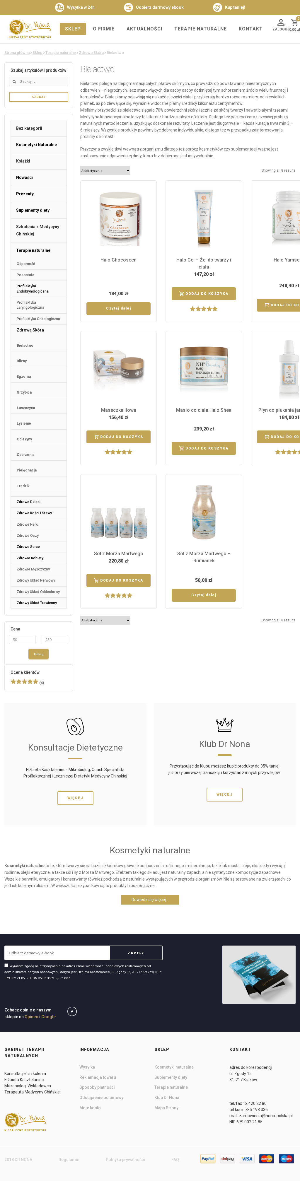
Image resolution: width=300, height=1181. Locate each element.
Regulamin (69, 1159)
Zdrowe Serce (28, 547)
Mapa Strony (166, 1107)
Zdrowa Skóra (91, 52)
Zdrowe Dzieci (28, 502)
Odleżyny (24, 439)
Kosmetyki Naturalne (36, 144)
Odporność (26, 264)
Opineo (31, 1016)
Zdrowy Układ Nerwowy (36, 580)
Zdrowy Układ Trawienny (37, 603)
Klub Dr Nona (166, 1097)
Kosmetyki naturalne (174, 1067)
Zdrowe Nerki (27, 524)
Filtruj (38, 654)
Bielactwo (25, 345)
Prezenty (25, 194)
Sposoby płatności (97, 1087)
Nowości (24, 177)
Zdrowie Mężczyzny (33, 569)
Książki (23, 161)
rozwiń (65, 978)
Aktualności (144, 29)
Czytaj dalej (118, 308)
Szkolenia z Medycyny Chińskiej (37, 230)
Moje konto (90, 1107)
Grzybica (24, 392)
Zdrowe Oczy (28, 536)
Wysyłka (87, 1067)
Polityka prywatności (125, 1159)
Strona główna (17, 52)
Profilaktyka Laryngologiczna (30, 305)
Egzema (24, 377)
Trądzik (23, 486)
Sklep (73, 29)
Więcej (75, 798)
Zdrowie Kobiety (30, 558)
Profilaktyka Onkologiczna (38, 319)
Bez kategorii (29, 128)
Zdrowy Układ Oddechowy (38, 592)
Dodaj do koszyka (206, 294)
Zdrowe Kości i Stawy (34, 513)
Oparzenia (25, 455)
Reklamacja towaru (97, 1077)
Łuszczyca (26, 408)
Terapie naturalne (200, 29)
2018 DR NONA (18, 1159)
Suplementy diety (33, 210)
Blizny (22, 361)
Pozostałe (25, 275)
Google (48, 1016)
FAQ (175, 1159)
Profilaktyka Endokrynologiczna (33, 288)
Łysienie (24, 423)
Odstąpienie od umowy (101, 1097)
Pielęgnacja (27, 470)
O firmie (104, 29)
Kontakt (251, 29)
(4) (27, 683)
